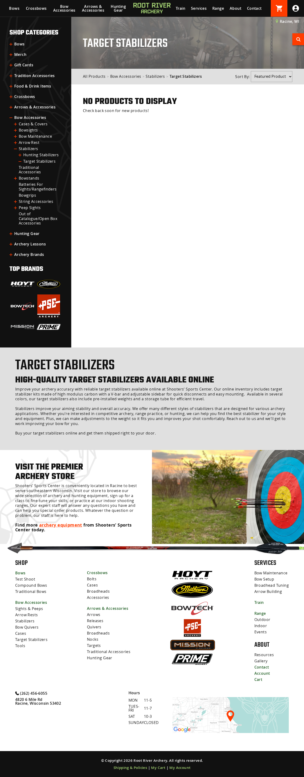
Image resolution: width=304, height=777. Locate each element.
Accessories (98, 597)
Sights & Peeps (29, 609)
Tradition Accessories (34, 75)
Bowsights (28, 130)
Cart (258, 679)
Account (262, 673)
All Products (94, 76)
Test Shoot (25, 579)
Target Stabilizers (39, 161)
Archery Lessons (30, 244)
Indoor (260, 626)
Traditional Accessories (30, 170)
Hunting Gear (118, 8)
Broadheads (98, 591)
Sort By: (243, 76)
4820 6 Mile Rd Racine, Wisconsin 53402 (38, 701)
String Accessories (36, 201)
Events (260, 632)
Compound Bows (31, 585)
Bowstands (29, 178)
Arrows (93, 614)
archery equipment (60, 525)
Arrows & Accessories (93, 8)
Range (218, 8)
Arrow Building (268, 591)
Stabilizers (28, 148)
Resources (264, 655)
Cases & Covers (33, 124)
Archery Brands (29, 254)
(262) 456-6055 (33, 693)
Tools (20, 646)
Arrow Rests (26, 615)
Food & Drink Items (32, 86)
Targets (94, 645)
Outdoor (262, 619)
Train (180, 8)
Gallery (261, 661)
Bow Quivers (26, 627)
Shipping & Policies (130, 767)
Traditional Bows (30, 591)
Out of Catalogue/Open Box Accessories (38, 218)
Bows (14, 8)
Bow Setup (264, 579)
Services (199, 8)
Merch (20, 54)
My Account (179, 767)
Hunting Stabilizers (41, 154)
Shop (21, 562)
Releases (95, 621)
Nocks (92, 639)
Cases (20, 633)
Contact (254, 8)
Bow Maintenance (35, 136)
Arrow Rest (29, 142)
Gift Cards (23, 65)
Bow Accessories (64, 8)
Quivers (94, 627)
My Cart (158, 767)
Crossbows (36, 8)
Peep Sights (30, 207)
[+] (11, 44)
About (235, 8)
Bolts (91, 579)
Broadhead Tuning (271, 585)
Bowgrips (27, 195)
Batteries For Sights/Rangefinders (38, 186)
